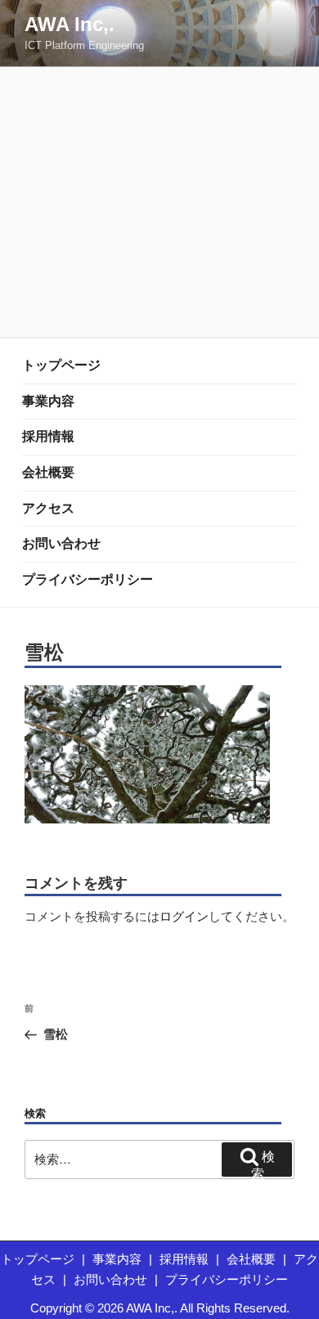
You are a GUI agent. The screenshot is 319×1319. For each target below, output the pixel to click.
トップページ (61, 365)
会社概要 (48, 472)
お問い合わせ (61, 543)
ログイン (184, 916)
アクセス (48, 508)
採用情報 (48, 436)
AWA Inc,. (70, 24)
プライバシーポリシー (87, 579)
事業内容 (48, 401)
